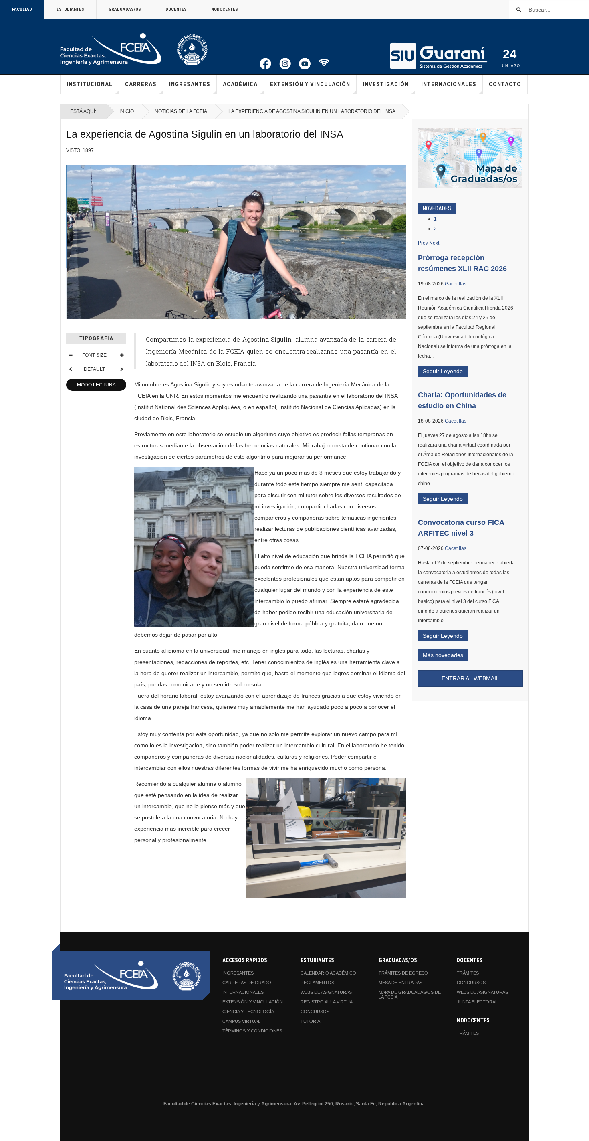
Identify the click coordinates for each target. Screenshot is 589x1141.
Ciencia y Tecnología (248, 1011)
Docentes (176, 9)
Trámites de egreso (403, 973)
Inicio (126, 111)
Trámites (468, 973)
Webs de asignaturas (326, 992)
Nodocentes (224, 9)
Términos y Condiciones (252, 1030)
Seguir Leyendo (443, 371)
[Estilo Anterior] (70, 369)
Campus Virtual (241, 1021)
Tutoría (310, 1021)
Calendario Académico (328, 973)
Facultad (22, 9)
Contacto (505, 84)
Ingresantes (189, 84)
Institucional (90, 84)
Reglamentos (317, 982)
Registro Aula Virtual (328, 1001)
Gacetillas (455, 284)
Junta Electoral (477, 1001)
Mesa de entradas (400, 982)
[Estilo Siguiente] (121, 369)
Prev (423, 243)
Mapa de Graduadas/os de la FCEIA (410, 994)
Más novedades (443, 655)
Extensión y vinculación (310, 84)
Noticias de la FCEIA (181, 111)
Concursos (315, 1011)
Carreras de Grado (246, 982)
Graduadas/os (125, 9)
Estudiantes (70, 9)
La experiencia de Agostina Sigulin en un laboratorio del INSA (204, 134)
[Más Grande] (121, 355)
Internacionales (448, 84)
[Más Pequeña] (70, 355)
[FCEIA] (134, 49)
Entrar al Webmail (470, 678)
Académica (240, 84)
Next (434, 243)
